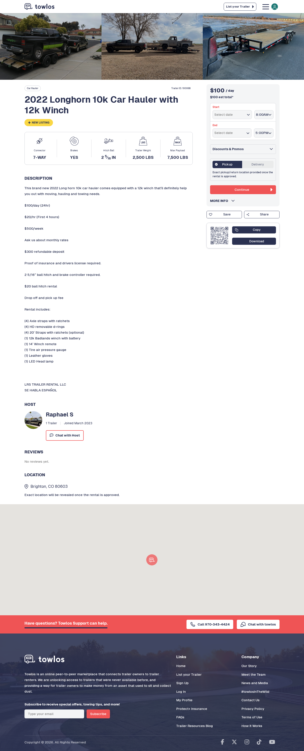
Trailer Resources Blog (194, 726)
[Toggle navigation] (270, 6)
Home (181, 666)
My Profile (184, 700)
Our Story (249, 666)
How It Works (251, 726)
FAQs (180, 717)
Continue (242, 189)
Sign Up (182, 683)
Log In (181, 691)
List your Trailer (189, 674)
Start (216, 107)
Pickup (227, 164)
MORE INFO (220, 201)
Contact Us (250, 700)
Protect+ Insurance (191, 709)
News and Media (254, 683)
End (215, 125)
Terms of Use (251, 717)
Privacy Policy (252, 709)
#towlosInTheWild (255, 691)
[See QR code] (219, 235)
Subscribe (98, 714)
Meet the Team (253, 674)
